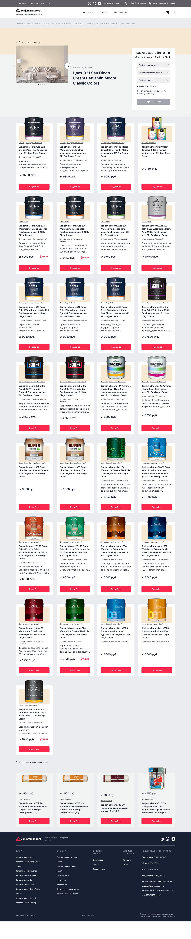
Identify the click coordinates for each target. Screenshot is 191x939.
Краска (104, 12)
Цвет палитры (88, 12)
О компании (21, 3)
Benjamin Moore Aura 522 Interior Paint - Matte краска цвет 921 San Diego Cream (33, 149)
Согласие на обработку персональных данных (157, 916)
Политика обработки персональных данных (156, 914)
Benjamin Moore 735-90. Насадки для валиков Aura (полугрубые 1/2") (114, 808)
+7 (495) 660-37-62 (137, 3)
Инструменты (120, 12)
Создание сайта (88, 915)
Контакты (33, 3)
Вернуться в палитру (29, 42)
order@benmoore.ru (112, 3)
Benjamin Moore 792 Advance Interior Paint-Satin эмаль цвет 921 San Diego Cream (156, 389)
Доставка (45, 3)
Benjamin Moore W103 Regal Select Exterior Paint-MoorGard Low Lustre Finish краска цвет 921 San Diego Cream (33, 552)
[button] (38, 84)
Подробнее (34, 187)
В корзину (156, 102)
